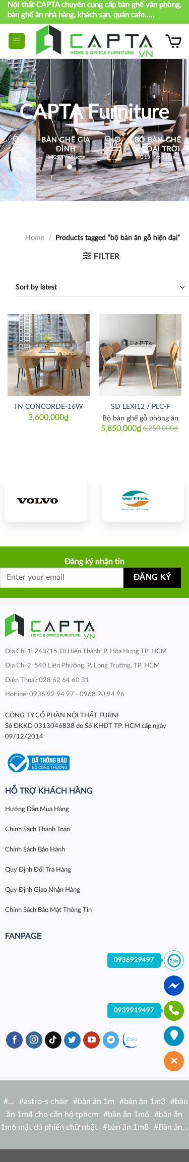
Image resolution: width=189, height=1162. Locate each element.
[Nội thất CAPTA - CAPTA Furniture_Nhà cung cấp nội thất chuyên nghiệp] (94, 41)
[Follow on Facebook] (14, 1040)
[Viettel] (143, 499)
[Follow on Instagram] (34, 1040)
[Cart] (173, 40)
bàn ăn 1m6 (128, 1115)
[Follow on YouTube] (91, 1040)
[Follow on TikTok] (53, 1040)
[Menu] (17, 41)
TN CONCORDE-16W (48, 406)
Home (34, 237)
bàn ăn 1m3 (144, 1101)
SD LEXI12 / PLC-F (140, 406)
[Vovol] (46, 499)
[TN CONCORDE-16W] (49, 355)
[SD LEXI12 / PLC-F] (140, 355)
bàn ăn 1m (96, 1101)
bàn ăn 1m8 (128, 1127)
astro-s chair (46, 1101)
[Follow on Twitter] (72, 1040)
